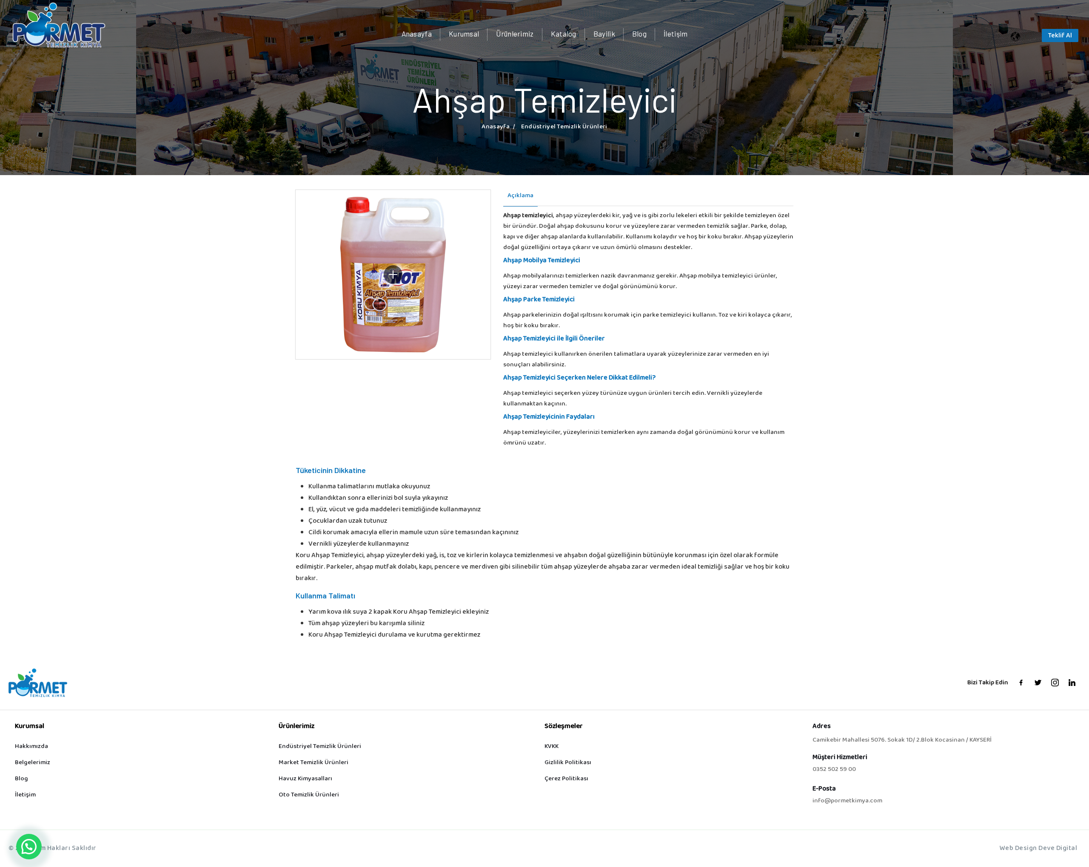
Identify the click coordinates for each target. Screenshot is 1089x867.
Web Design (1018, 848)
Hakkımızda (31, 746)
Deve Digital (1057, 848)
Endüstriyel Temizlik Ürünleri (320, 746)
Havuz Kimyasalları (305, 779)
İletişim (675, 33)
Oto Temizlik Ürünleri (309, 795)
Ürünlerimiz (514, 33)
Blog (639, 33)
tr (1026, 36)
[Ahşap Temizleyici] (393, 274)
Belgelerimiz (32, 762)
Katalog (563, 33)
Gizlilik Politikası (567, 762)
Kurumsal (464, 33)
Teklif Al (1060, 36)
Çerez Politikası (566, 779)
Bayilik (604, 33)
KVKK (551, 746)
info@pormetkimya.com (847, 801)
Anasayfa (417, 33)
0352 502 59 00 (834, 770)
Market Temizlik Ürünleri (313, 762)
